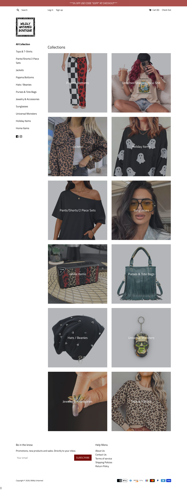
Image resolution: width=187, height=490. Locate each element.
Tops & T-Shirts (24, 51)
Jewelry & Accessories (27, 99)
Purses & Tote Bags (26, 92)
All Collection (23, 44)
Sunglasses (22, 106)
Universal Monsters (26, 114)
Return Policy (102, 466)
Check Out (166, 10)
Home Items (22, 128)
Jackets (20, 70)
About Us (100, 451)
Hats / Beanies (23, 85)
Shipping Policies (103, 462)
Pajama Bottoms (25, 77)
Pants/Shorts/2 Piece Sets (27, 61)
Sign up (59, 10)
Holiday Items (23, 121)
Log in (50, 10)
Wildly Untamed (36, 480)
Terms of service (103, 458)
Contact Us (100, 454)
